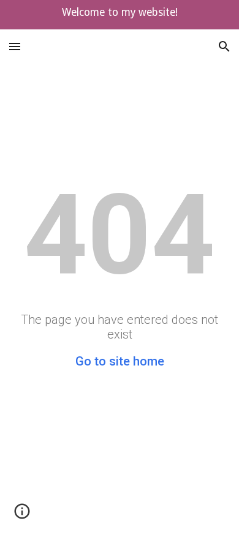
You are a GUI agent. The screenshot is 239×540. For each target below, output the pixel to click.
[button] (14, 46)
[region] (119, 14)
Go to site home (119, 361)
